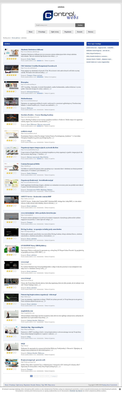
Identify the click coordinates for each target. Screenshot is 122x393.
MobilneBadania (26, 98)
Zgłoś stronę (55, 32)
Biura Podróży (44, 157)
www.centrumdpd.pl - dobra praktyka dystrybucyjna (38, 213)
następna (54, 376)
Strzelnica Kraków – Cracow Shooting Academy (37, 115)
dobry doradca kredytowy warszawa (96, 56)
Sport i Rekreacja (31, 124)
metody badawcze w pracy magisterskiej (97, 62)
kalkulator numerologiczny (94, 50)
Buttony (90, 32)
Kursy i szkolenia (32, 206)
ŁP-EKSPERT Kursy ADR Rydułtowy (33, 245)
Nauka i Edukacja (32, 173)
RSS (46, 385)
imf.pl (23, 343)
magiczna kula (102, 48)
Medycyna (30, 108)
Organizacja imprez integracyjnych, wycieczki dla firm (39, 147)
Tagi (43, 385)
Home (30, 32)
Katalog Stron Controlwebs (109, 385)
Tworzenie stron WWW (33, 189)
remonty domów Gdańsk (93, 59)
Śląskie (33, 59)
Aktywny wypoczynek (43, 124)
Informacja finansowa (33, 91)
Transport (29, 75)
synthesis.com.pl (26, 131)
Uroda (28, 59)
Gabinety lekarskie (32, 320)
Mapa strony (51, 385)
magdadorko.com (27, 311)
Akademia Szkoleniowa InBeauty (32, 49)
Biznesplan (24, 82)
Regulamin (68, 32)
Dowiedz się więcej (76, 391)
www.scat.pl (25, 262)
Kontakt (79, 32)
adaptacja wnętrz (106, 59)
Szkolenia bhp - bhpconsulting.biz (32, 327)
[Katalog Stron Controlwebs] (61, 9)
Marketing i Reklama (46, 189)
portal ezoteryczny (91, 48)
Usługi (29, 140)
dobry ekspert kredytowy (93, 53)
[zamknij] (120, 389)
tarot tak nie (106, 50)
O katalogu (41, 32)
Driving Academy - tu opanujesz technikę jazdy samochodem (41, 229)
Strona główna (16, 38)
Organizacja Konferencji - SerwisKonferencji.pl (37, 180)
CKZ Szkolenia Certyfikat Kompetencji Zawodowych (39, 66)
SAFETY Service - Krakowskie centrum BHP (36, 196)
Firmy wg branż (37, 75)
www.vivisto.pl (26, 278)
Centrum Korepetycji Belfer (30, 164)
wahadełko (110, 48)
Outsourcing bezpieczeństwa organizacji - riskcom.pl (38, 294)
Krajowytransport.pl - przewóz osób (33, 360)
